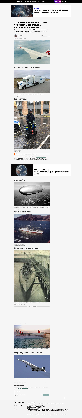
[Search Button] (65, 1)
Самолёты (25, 38)
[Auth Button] (67, 1)
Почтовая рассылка (63, 1)
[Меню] (14, 1)
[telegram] (18, 405)
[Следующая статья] (41, 398)
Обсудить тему (46, 35)
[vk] (16, 405)
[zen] (19, 405)
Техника (22, 38)
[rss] (14, 405)
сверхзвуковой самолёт (41, 157)
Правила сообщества (17, 407)
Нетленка (17, 38)
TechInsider (19, 1)
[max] (21, 405)
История (20, 38)
